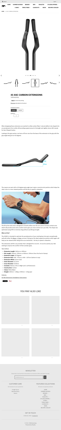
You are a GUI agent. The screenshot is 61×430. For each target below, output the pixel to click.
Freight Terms (15, 389)
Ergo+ (20, 238)
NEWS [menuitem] (44, 7)
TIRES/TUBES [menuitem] (25, 7)
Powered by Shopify (31, 425)
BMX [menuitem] (34, 4)
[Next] (59, 75)
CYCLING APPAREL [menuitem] (52, 4)
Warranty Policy (15, 391)
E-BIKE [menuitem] (17, 7)
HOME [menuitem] (9, 4)
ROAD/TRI (45, 397)
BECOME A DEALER (45, 407)
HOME (45, 389)
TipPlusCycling (15, 97)
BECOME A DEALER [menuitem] (53, 7)
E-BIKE (45, 400)
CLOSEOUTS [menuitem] (36, 7)
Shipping (13, 103)
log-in (12, 100)
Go (45, 377)
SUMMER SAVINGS (45, 391)
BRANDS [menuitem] (27, 4)
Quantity (13, 113)
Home (3, 11)
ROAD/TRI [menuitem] (41, 4)
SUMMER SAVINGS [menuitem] (18, 4)
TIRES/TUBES (45, 402)
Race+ (15, 238)
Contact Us (35, 415)
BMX (45, 395)
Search (15, 393)
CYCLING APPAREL (45, 398)
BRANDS (45, 393)
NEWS (45, 406)
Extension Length (15, 107)
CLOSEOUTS (45, 404)
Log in (55, 1)
